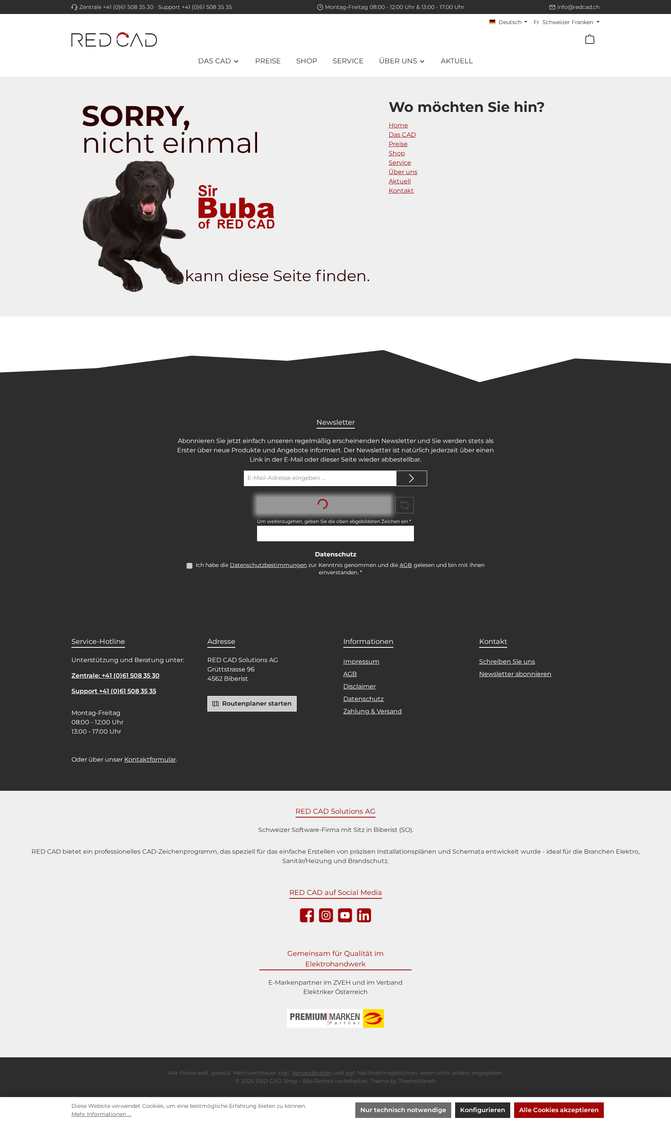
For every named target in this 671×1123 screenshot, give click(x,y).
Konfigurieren (482, 1110)
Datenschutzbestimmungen (268, 565)
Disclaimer (359, 686)
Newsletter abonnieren (515, 674)
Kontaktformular (150, 759)
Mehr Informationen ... (101, 1114)
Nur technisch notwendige (403, 1110)
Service (400, 162)
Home (398, 125)
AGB (406, 565)
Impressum (361, 661)
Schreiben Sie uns (507, 661)
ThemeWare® (417, 1081)
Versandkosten (312, 1072)
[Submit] (411, 478)
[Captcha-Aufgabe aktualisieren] (404, 505)
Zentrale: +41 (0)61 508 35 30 (115, 675)
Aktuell (400, 181)
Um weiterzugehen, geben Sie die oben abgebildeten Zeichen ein (334, 521)
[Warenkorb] (590, 39)
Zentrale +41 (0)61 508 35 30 (116, 6)
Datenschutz (363, 699)
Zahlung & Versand (372, 711)
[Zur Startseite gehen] (114, 39)
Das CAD (402, 134)
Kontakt (401, 190)
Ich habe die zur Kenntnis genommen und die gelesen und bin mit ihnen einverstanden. (340, 569)
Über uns (403, 172)
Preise (398, 144)
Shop (397, 153)
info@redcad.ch (578, 6)
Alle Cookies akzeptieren (559, 1110)
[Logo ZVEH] (335, 1018)
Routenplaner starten (256, 703)
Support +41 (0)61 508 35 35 (195, 6)
